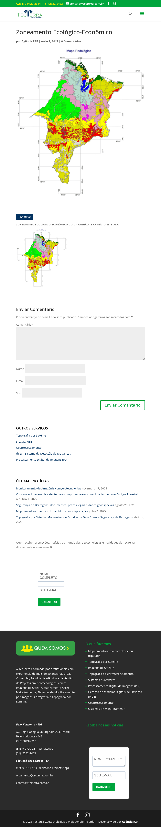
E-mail (20, 381)
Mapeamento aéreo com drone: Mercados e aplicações (52, 511)
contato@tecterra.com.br (32, 783)
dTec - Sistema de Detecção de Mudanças (43, 453)
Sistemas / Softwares (101, 680)
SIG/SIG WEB (24, 441)
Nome (20, 369)
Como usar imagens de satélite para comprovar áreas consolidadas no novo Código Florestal (77, 494)
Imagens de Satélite (101, 668)
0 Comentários (71, 41)
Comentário (25, 324)
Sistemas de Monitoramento (106, 709)
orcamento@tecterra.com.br (34, 775)
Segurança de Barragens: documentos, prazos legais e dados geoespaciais (65, 505)
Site (18, 393)
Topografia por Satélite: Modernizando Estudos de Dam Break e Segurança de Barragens (74, 517)
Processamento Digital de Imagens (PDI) (42, 459)
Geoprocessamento (28, 447)
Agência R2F (30, 41)
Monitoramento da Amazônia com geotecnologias (48, 488)
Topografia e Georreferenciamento (111, 674)
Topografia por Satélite (31, 435)
